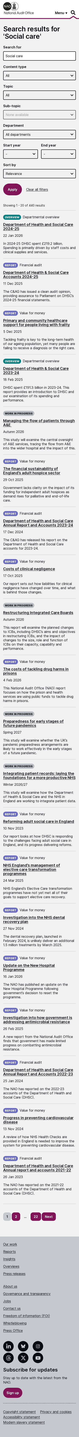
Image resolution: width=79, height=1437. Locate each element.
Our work (10, 1244)
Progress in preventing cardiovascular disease (38, 1120)
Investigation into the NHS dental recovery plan (34, 919)
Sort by (9, 165)
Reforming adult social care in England (38, 821)
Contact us (12, 1308)
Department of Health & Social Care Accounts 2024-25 (36, 274)
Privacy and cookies (56, 1412)
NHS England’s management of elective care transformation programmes (31, 869)
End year (48, 145)
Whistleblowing (15, 1323)
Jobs (7, 1301)
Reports (9, 1251)
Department (13, 126)
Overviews (11, 1266)
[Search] (73, 12)
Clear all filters (37, 189)
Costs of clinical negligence (29, 569)
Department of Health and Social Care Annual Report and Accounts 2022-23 (38, 1072)
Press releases (14, 1274)
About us (10, 1286)
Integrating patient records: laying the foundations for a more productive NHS (39, 775)
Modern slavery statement (24, 1422)
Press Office (13, 1330)
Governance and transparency (27, 1294)
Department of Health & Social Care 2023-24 (36, 370)
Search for (12, 47)
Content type (14, 67)
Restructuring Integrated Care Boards (38, 612)
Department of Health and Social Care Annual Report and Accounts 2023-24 (38, 523)
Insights (9, 1259)
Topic (8, 86)
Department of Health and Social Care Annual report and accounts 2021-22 (38, 1168)
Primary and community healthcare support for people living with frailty (36, 322)
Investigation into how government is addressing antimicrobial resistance (37, 1019)
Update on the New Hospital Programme (29, 967)
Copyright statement (19, 1412)
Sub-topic (12, 106)
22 (36, 1217)
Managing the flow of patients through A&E (39, 422)
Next (49, 1217)
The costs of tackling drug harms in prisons (36, 671)
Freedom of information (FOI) (26, 1316)
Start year (12, 145)
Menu (59, 13)
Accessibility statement (21, 1417)
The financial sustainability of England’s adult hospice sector (31, 470)
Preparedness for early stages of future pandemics (33, 723)
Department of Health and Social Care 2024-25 (38, 226)
